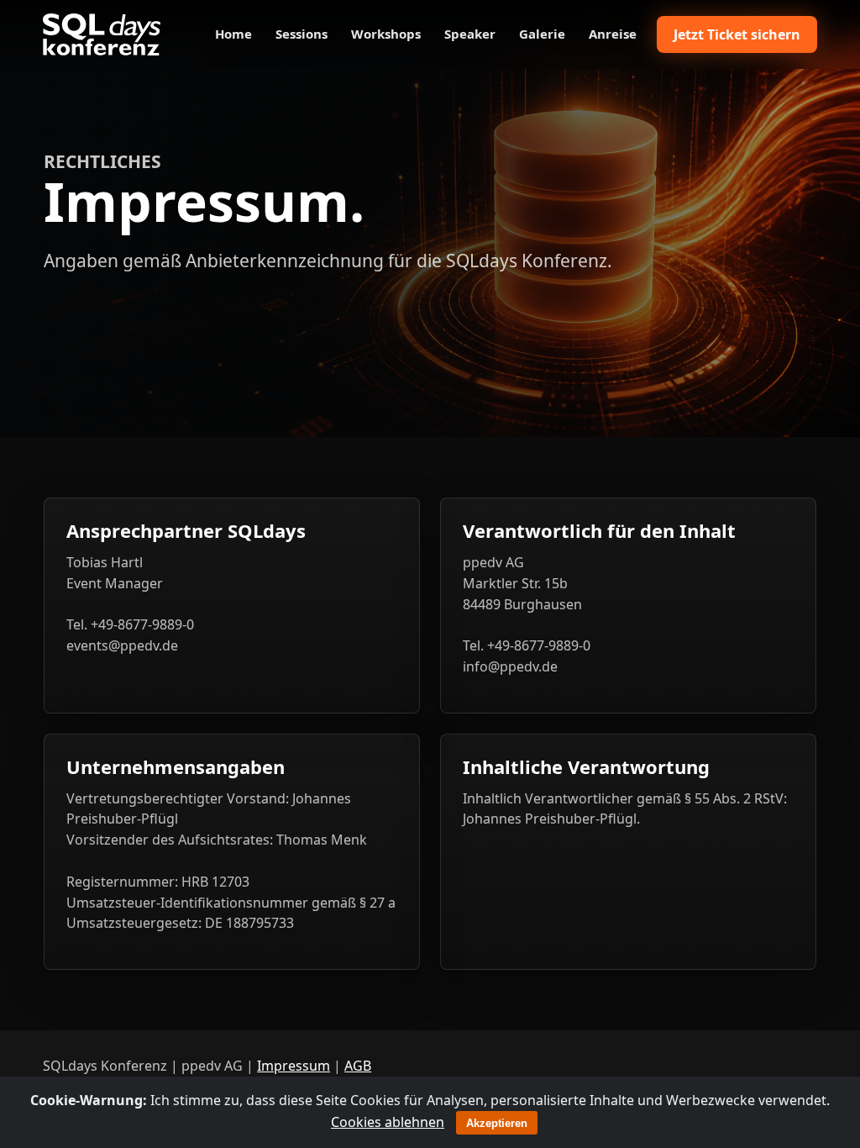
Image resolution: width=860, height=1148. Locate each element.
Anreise (613, 33)
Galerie (542, 33)
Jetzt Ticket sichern (737, 34)
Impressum (293, 1065)
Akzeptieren (496, 1123)
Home (233, 33)
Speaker (470, 33)
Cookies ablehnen (387, 1122)
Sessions (301, 33)
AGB (357, 1065)
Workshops (386, 33)
